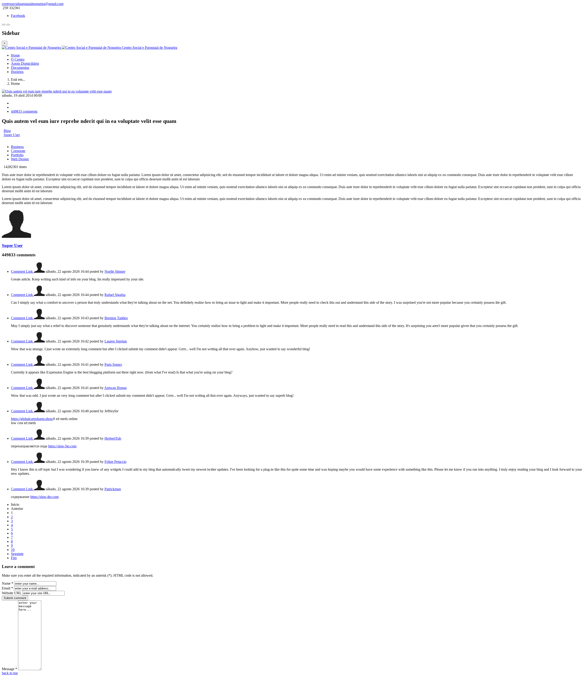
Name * (7, 583)
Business (17, 147)
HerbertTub (112, 438)
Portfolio (17, 155)
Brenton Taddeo (116, 318)
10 (13, 550)
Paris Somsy (113, 364)
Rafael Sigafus (114, 295)
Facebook (18, 16)
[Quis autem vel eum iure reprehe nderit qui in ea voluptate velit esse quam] (57, 91)
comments (24, 111)
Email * (7, 588)
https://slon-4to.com (44, 497)
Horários (17, 72)
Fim (14, 558)
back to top (10, 673)
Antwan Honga (115, 388)
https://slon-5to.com (62, 446)
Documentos (20, 68)
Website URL (11, 593)
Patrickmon (112, 489)
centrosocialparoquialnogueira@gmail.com (32, 4)
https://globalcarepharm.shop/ (32, 419)
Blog (7, 131)
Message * (9, 669)
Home (15, 55)
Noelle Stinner (114, 271)
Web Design (20, 159)
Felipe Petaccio (115, 462)
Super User (12, 135)
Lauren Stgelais (115, 341)
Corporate (18, 151)
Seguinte (17, 554)
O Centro (17, 59)
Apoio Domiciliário (25, 63)
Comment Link (22, 271)
